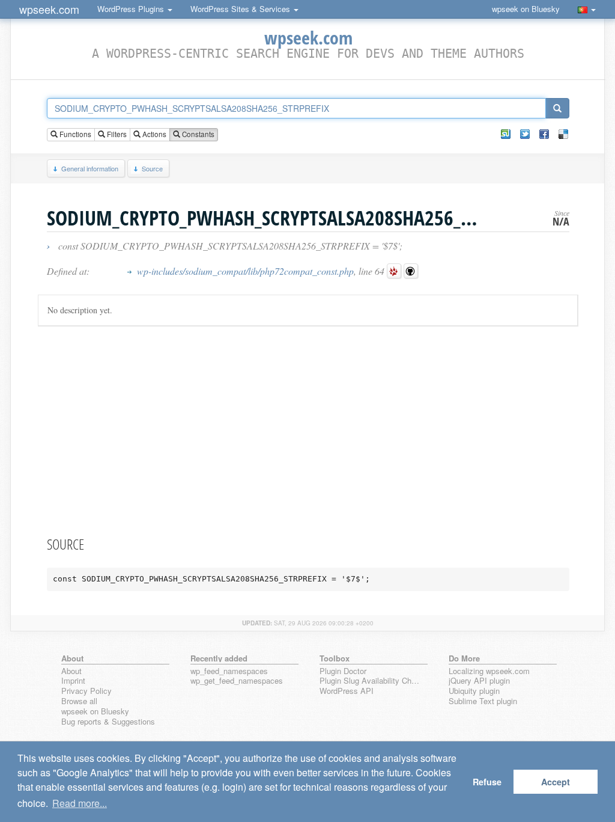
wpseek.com (49, 9)
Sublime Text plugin (483, 701)
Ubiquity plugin (474, 691)
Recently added (218, 658)
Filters (116, 134)
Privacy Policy (86, 691)
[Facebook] (544, 134)
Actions (153, 134)
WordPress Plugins (131, 8)
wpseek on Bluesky (526, 8)
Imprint (73, 681)
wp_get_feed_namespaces (236, 681)
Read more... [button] (79, 803)
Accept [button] (555, 782)
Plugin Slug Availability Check (371, 681)
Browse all (79, 701)
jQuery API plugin (479, 681)
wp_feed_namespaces (229, 671)
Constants (197, 134)
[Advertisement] (308, 429)
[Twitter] (525, 134)
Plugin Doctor (343, 671)
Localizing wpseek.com (489, 671)
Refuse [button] (487, 782)
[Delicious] (563, 134)
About (71, 671)
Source (152, 168)
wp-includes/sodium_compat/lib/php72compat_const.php (245, 271)
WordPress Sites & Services (241, 8)
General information (89, 168)
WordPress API (347, 691)
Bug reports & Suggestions (108, 722)
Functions (74, 134)
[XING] (505, 134)
